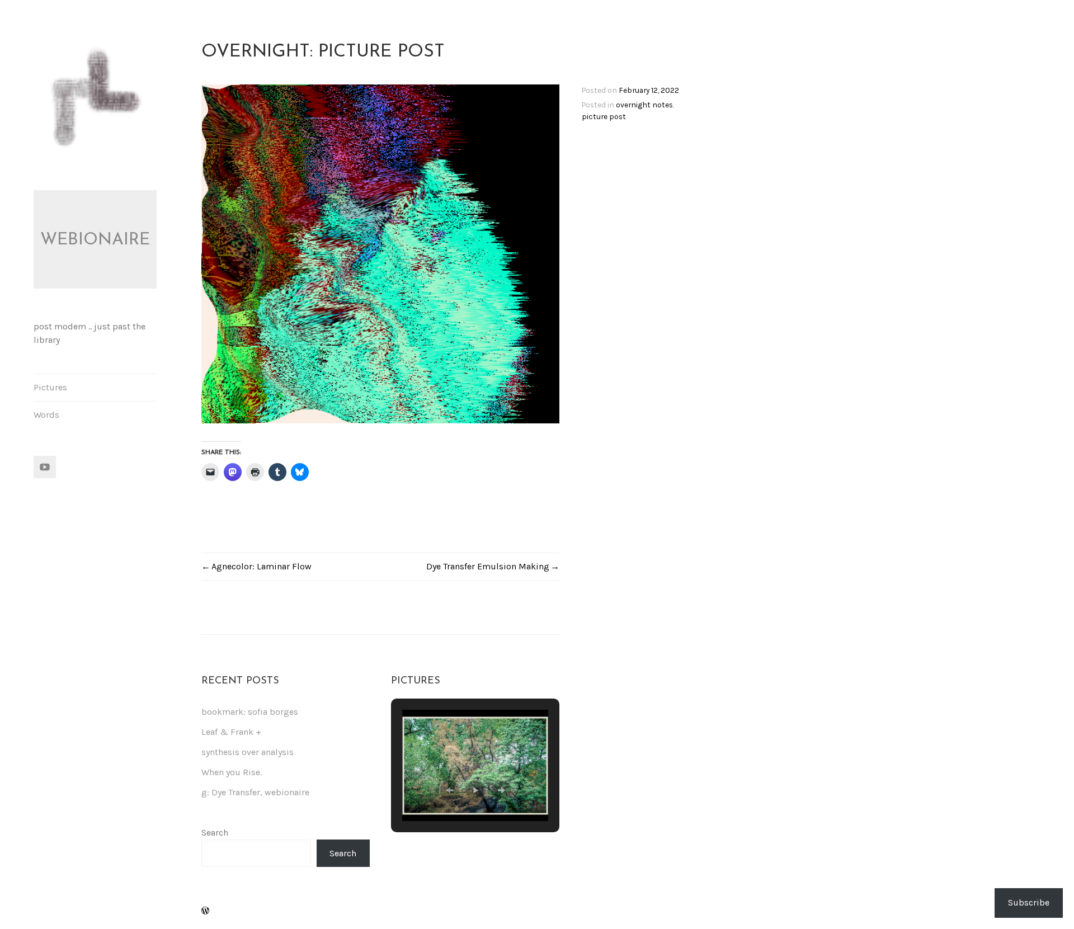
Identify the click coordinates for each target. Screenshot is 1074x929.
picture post (604, 116)
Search (214, 832)
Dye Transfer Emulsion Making (487, 566)
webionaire (95, 240)
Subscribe (1028, 902)
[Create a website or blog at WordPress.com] (205, 911)
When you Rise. (231, 772)
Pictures (50, 387)
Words (46, 414)
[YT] (45, 467)
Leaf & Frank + (231, 732)
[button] (450, 790)
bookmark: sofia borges (249, 711)
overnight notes (644, 104)
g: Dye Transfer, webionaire (255, 792)
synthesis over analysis (247, 752)
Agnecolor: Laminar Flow (261, 566)
